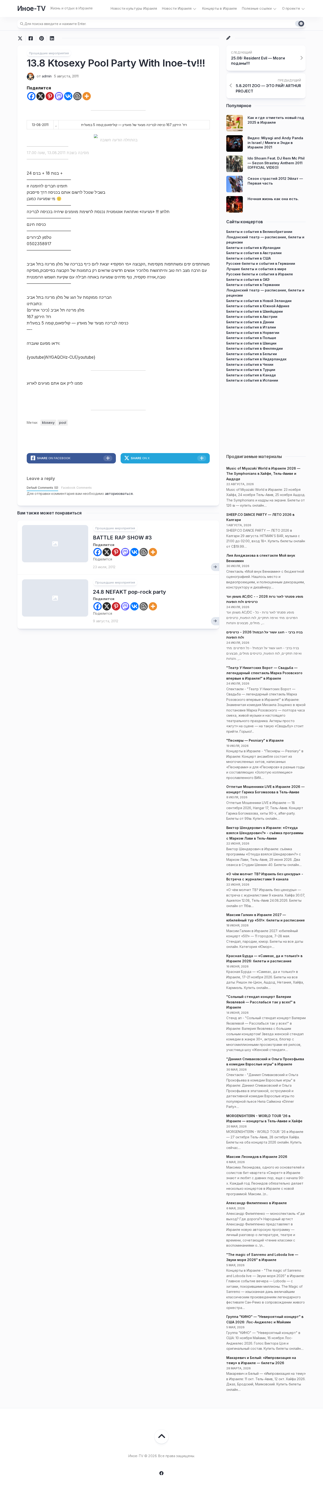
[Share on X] (21, 38)
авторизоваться (119, 493)
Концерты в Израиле (219, 8)
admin (47, 76)
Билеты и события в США (248, 258)
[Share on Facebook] (30, 38)
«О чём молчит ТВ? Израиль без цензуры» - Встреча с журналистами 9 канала (264, 876)
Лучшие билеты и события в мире (256, 269)
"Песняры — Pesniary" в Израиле (255, 740)
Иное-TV (31, 8)
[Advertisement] (266, 416)
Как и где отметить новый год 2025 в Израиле (276, 120)
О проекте (291, 8)
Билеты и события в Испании (252, 380)
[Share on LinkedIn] (52, 38)
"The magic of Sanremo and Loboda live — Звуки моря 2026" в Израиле (262, 1257)
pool (62, 423)
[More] (87, 96)
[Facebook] (31, 96)
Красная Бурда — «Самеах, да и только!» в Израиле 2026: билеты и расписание (264, 958)
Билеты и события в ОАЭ (248, 280)
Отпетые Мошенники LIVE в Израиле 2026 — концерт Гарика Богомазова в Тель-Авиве (265, 789)
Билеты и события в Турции (250, 370)
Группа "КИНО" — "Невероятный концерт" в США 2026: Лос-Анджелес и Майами (264, 1319)
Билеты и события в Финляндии (254, 348)
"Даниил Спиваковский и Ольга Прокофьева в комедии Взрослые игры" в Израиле (265, 1061)
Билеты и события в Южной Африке (257, 306)
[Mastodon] (59, 96)
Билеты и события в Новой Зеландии (259, 301)
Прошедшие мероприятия (49, 53)
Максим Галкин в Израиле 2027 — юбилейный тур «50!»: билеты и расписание (265, 917)
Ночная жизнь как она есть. (273, 199)
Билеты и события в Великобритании (259, 232)
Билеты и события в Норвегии (252, 333)
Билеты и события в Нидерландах (256, 359)
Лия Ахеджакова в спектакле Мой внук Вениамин (260, 558)
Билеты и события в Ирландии (253, 248)
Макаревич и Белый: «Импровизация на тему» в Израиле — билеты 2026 (261, 1360)
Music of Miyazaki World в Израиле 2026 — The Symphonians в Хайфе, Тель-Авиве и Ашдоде (263, 473)
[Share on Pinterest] (41, 38)
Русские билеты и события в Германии (260, 263)
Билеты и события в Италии (251, 327)
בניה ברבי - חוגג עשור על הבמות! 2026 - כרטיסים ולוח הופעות (264, 634)
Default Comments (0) (42, 487)
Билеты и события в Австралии (254, 253)
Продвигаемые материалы (254, 456)
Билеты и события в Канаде (251, 375)
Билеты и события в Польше (251, 338)
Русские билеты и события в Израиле (259, 274)
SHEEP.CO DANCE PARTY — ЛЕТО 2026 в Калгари (260, 517)
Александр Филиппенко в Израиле (256, 1203)
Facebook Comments (76, 487)
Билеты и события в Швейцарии (254, 311)
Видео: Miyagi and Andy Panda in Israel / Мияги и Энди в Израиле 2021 (275, 142)
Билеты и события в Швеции (251, 343)
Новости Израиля (177, 8)
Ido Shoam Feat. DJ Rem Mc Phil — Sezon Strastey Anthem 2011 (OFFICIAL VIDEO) (276, 163)
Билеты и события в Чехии (249, 364)
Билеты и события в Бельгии (251, 354)
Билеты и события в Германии (253, 285)
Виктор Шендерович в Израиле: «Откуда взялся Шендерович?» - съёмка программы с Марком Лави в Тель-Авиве (264, 833)
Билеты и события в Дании (250, 322)
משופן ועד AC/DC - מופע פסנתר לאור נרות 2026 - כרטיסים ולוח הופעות (264, 599)
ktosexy (48, 423)
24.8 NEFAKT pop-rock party (129, 592)
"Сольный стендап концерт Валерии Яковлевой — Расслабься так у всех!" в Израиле (260, 1002)
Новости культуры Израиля (133, 8)
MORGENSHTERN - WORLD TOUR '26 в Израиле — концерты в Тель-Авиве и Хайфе (264, 1118)
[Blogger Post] (77, 96)
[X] (40, 96)
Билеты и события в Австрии (251, 317)
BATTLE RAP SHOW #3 (122, 537)
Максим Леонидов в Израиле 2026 (256, 1157)
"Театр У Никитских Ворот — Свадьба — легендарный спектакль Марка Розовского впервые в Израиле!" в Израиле (264, 673)
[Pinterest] (50, 96)
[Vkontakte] (68, 96)
